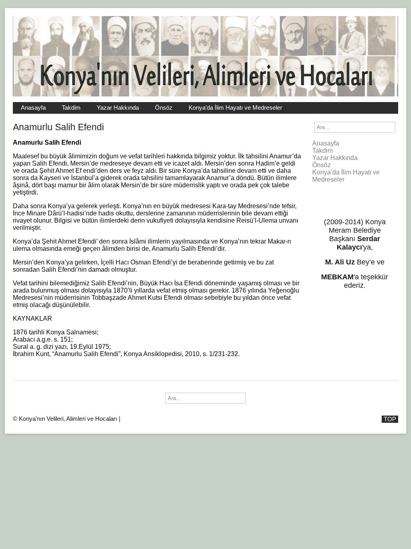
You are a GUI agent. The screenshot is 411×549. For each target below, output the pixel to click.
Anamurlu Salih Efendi (58, 127)
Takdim (71, 107)
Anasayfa (33, 107)
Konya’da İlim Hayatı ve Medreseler (235, 107)
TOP (390, 419)
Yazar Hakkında (118, 107)
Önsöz (164, 107)
